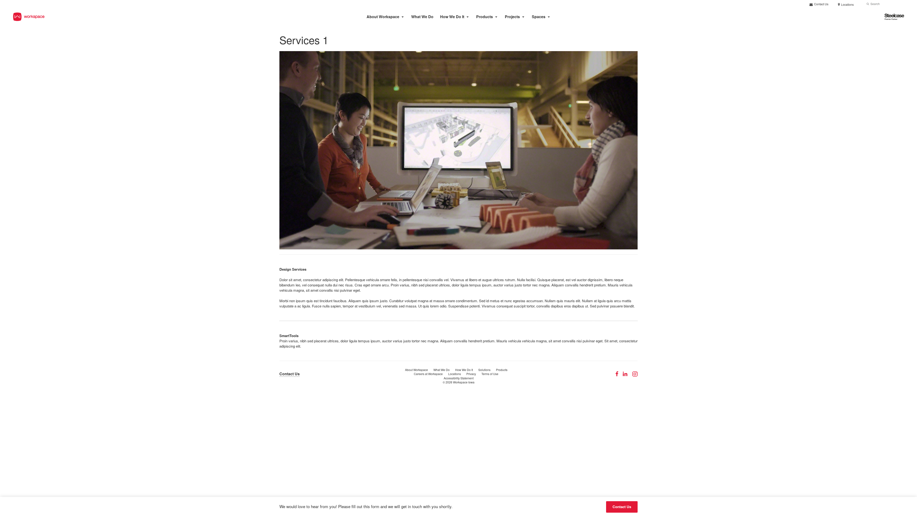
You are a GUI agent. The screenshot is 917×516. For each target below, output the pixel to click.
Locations (454, 374)
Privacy (471, 374)
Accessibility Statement (459, 378)
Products (484, 16)
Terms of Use (489, 374)
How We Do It (452, 16)
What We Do (422, 16)
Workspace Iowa (463, 382)
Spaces (538, 16)
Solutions (484, 370)
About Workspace (383, 16)
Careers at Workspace (428, 374)
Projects (512, 16)
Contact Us (820, 4)
